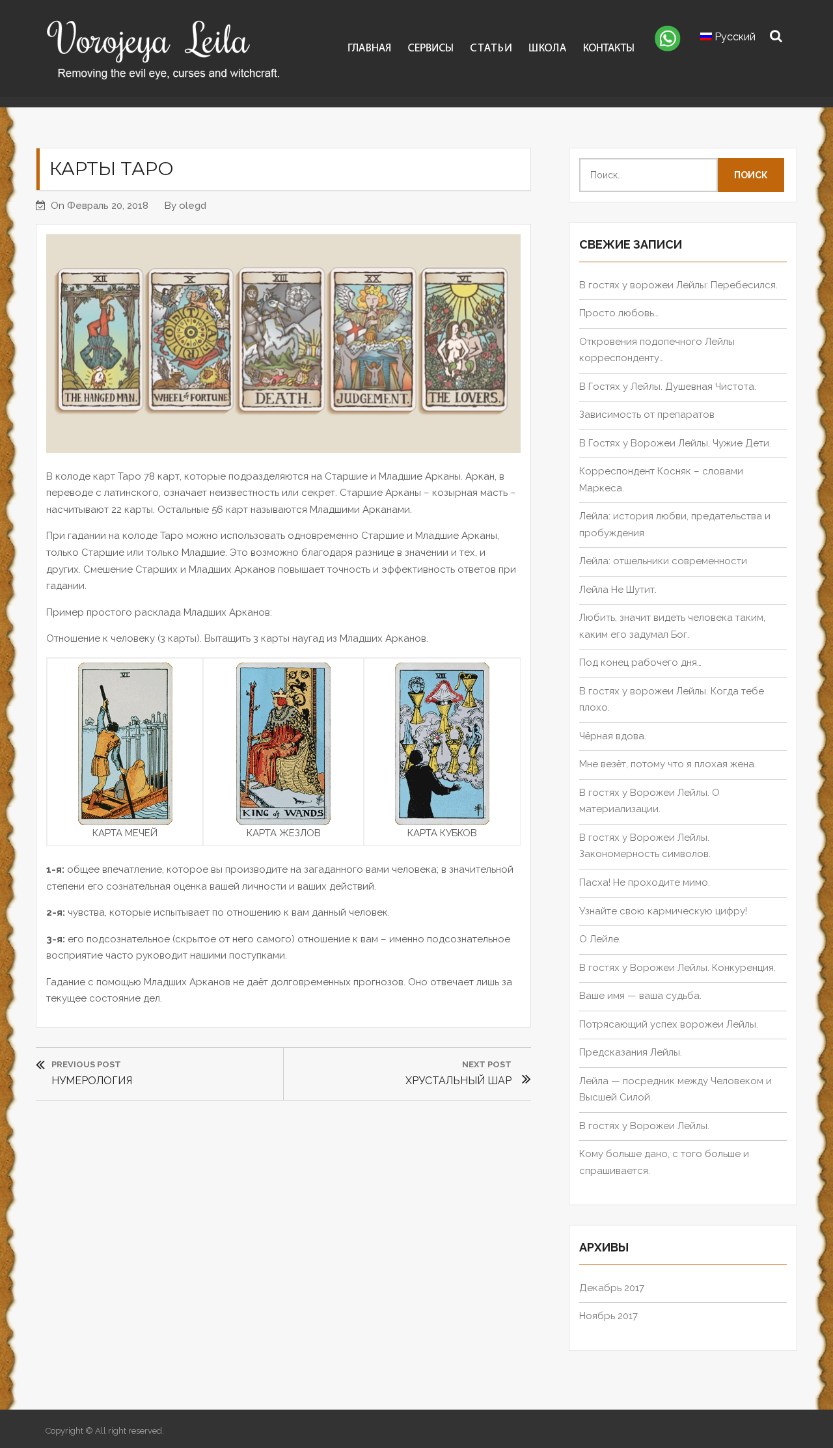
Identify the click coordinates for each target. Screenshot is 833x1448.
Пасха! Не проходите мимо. (644, 882)
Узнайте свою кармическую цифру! (663, 911)
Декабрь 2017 (611, 1288)
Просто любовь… (619, 313)
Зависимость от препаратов (647, 414)
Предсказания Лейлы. (630, 1052)
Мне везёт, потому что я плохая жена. (667, 764)
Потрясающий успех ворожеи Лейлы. (668, 1024)
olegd (192, 206)
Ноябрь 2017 (608, 1316)
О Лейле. (600, 939)
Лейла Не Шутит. (618, 589)
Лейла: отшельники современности (663, 561)
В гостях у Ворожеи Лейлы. (644, 1126)
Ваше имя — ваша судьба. (640, 996)
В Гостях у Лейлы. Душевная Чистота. (667, 386)
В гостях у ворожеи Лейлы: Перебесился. (678, 285)
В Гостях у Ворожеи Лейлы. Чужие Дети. (675, 443)
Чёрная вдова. (612, 736)
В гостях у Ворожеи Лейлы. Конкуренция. (677, 968)
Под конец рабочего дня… (640, 662)
